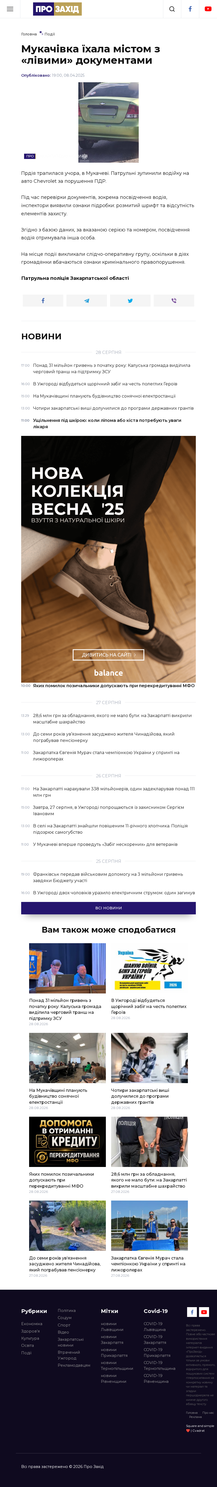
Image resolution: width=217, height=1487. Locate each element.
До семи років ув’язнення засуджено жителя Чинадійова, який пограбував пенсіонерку (65, 1263)
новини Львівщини (112, 1326)
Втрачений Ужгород (69, 1355)
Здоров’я (30, 1331)
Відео (63, 1332)
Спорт (64, 1325)
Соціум (64, 1317)
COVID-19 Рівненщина (156, 1378)
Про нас (208, 1413)
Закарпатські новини (71, 1342)
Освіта (27, 1345)
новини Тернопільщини (117, 1365)
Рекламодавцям (74, 1365)
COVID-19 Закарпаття (155, 1339)
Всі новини (108, 908)
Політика (67, 1310)
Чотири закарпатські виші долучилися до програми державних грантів (140, 1096)
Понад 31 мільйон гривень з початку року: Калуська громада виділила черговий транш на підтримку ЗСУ (65, 1009)
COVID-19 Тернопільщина (159, 1365)
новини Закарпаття (112, 1339)
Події (26, 1353)
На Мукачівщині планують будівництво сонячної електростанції (58, 1096)
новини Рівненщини (113, 1378)
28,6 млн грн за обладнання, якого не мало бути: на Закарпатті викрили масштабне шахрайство (149, 1179)
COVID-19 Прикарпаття (157, 1352)
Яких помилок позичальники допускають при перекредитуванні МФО (61, 1179)
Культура (30, 1338)
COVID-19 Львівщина (155, 1326)
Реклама (195, 1417)
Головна (192, 1413)
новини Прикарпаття (114, 1352)
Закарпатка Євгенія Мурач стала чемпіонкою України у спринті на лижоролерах (148, 1263)
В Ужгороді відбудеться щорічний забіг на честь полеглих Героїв (149, 1006)
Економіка (31, 1323)
